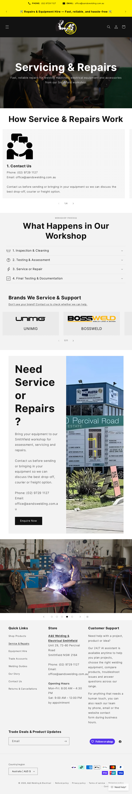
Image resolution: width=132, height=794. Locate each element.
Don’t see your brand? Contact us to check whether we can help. (48, 304)
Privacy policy (78, 783)
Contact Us (15, 681)
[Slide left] (58, 203)
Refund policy (62, 783)
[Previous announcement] (6, 11)
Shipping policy (115, 783)
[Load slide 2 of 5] (57, 616)
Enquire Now (28, 520)
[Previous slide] (43, 616)
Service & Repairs (19, 643)
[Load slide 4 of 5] (67, 616)
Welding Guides (18, 666)
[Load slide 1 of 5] (51, 616)
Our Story (14, 673)
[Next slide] (80, 616)
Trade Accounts (18, 658)
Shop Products (17, 636)
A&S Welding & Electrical (39, 783)
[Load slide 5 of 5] (72, 616)
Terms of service (97, 783)
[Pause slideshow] (88, 616)
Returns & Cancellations (23, 688)
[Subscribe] (65, 741)
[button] (7, 27)
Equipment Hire (18, 651)
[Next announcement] (125, 11)
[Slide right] (73, 203)
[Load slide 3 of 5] (62, 616)
